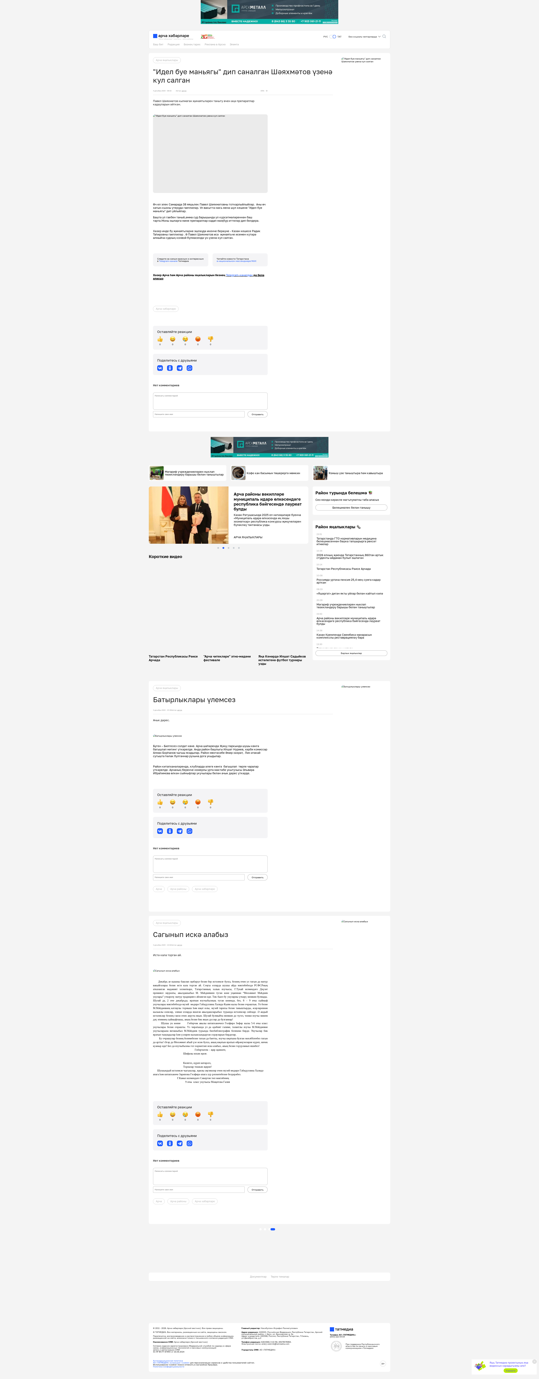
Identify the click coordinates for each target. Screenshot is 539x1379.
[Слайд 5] (239, 548)
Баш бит (158, 44)
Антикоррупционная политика (168, 1360)
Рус (325, 36)
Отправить (257, 414)
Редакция (174, 44)
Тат (339, 36)
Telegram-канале (168, 261)
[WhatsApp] (189, 368)
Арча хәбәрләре (166, 308)
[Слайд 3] (228, 548)
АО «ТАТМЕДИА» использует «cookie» (171, 1362)
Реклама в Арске (215, 44)
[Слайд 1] (218, 548)
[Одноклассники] (170, 368)
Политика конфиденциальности (168, 1366)
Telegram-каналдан (239, 275)
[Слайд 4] (234, 548)
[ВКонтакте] (160, 368)
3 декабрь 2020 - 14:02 (162, 945)
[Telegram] (179, 368)
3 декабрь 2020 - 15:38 (162, 710)
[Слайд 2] (223, 548)
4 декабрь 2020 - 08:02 (162, 91)
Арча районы (178, 888)
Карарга (510, 1370)
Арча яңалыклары (167, 60)
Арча (159, 888)
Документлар (258, 1276)
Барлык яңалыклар (351, 653)
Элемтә (234, 44)
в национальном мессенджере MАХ (236, 261)
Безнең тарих (192, 44)
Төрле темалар (280, 1276)
